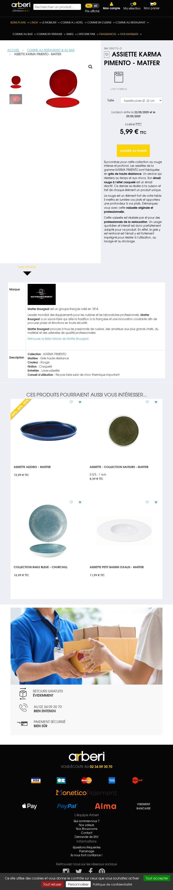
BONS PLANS (18, 22)
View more (48, 469)
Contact (86, 833)
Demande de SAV (87, 837)
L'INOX (34, 22)
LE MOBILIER (49, 22)
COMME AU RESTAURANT (130, 22)
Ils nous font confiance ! (86, 855)
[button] (111, 6)
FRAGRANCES (107, 34)
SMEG (69, 34)
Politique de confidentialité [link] (112, 884)
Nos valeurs (86, 825)
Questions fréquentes (86, 847)
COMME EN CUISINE (99, 22)
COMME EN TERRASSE (49, 34)
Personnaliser (78, 884)
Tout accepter (157, 878)
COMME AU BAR (22, 34)
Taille (110, 100)
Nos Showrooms (86, 829)
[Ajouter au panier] (78, 402)
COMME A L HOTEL (72, 22)
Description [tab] (27, 267)
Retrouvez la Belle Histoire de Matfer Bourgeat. (58, 339)
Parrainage (86, 851)
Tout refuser (52, 884)
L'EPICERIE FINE (86, 34)
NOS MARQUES (129, 34)
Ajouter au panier (133, 150)
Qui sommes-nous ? (87, 821)
